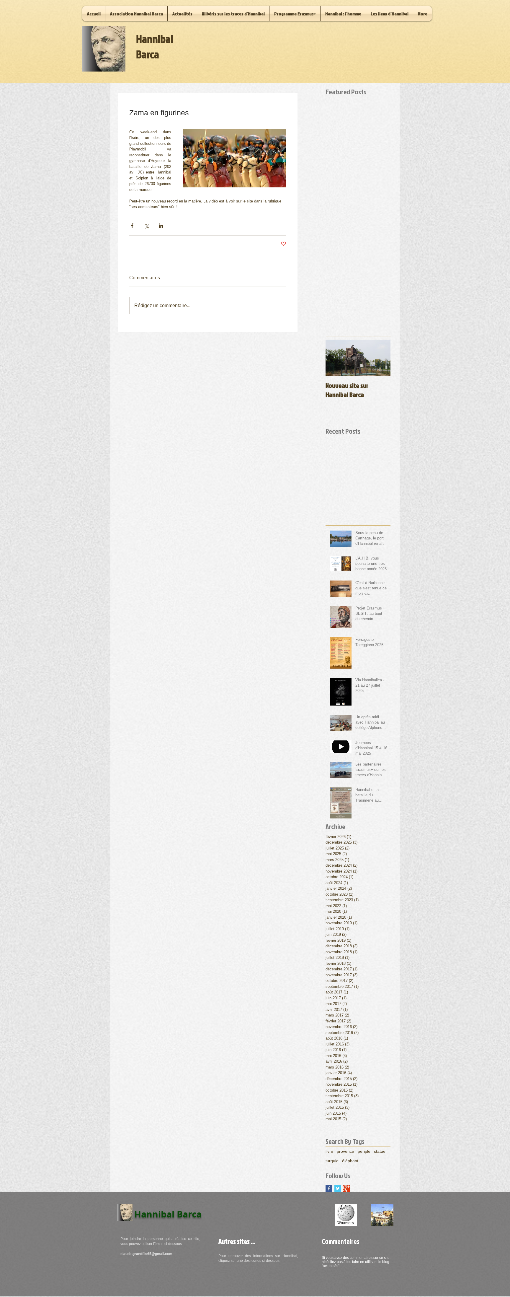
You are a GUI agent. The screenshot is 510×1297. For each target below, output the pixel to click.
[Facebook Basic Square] (329, 1188)
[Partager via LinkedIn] (161, 225)
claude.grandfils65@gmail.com (146, 1254)
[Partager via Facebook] (132, 225)
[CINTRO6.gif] (382, 1215)
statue (379, 1151)
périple (364, 1151)
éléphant (350, 1160)
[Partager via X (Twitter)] (146, 225)
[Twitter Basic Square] (337, 1188)
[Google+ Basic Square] (346, 1188)
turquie (332, 1160)
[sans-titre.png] (346, 1215)
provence (345, 1151)
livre (329, 1151)
